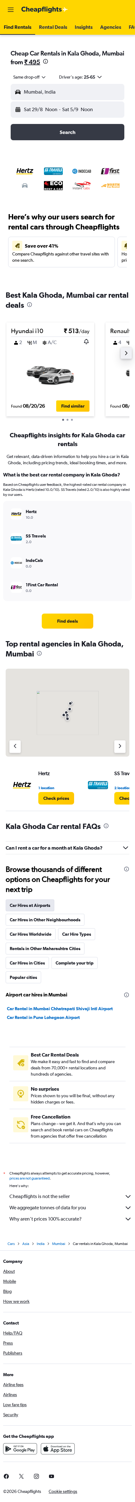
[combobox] (30, 77)
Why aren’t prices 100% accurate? (45, 1219)
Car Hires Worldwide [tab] (30, 934)
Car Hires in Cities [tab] (27, 962)
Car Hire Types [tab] (76, 934)
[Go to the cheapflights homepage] (44, 10)
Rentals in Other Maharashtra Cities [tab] (45, 948)
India (41, 1244)
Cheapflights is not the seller (39, 1196)
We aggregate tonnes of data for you (47, 1208)
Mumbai (58, 1244)
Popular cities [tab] (23, 977)
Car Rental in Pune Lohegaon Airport (43, 1017)
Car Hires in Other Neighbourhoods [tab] (45, 919)
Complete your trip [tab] (75, 962)
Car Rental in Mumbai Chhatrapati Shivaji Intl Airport (60, 1008)
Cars (11, 1244)
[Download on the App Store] (58, 1448)
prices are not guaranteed (29, 1178)
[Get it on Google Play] (20, 1448)
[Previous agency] (15, 746)
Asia (25, 1244)
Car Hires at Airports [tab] (30, 905)
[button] (11, 10)
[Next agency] (120, 746)
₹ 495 (32, 61)
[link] (67, 621)
